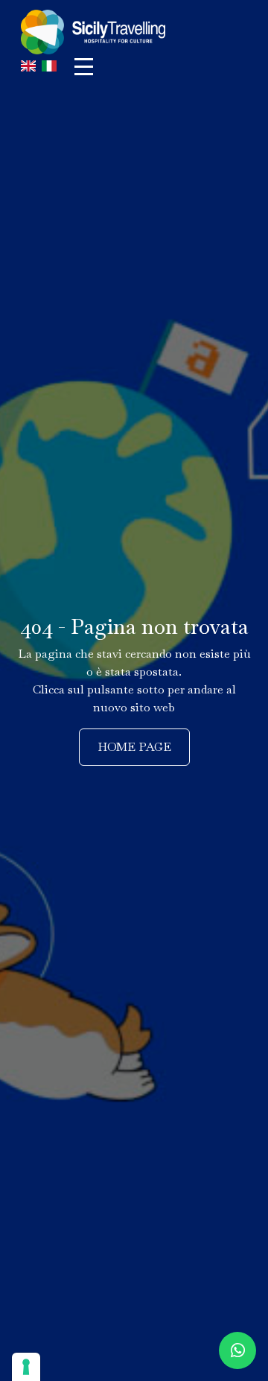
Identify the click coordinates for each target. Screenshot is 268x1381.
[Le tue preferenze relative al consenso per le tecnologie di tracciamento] (26, 1367)
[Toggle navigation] (83, 67)
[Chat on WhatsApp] (237, 1350)
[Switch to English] (28, 66)
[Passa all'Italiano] (49, 66)
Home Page (134, 747)
